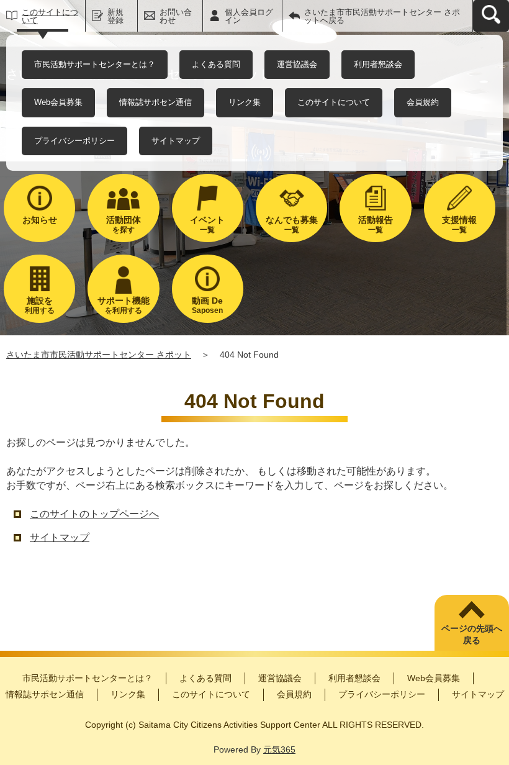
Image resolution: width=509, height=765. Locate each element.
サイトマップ (175, 140)
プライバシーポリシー (74, 140)
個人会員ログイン (249, 16)
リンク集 (244, 102)
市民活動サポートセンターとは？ (94, 64)
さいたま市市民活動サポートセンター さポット (98, 355)
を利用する (123, 305)
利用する (40, 305)
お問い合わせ (176, 16)
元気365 (279, 749)
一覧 (207, 224)
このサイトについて (50, 16)
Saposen (207, 305)
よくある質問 (216, 64)
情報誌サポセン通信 (155, 102)
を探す (123, 224)
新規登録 (115, 16)
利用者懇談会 (378, 64)
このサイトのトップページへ (94, 514)
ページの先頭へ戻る (471, 634)
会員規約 (423, 102)
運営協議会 (297, 64)
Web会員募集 (58, 102)
